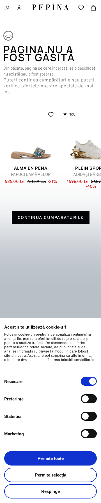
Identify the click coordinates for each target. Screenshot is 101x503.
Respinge (50, 491)
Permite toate (51, 458)
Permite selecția (50, 475)
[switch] (89, 398)
